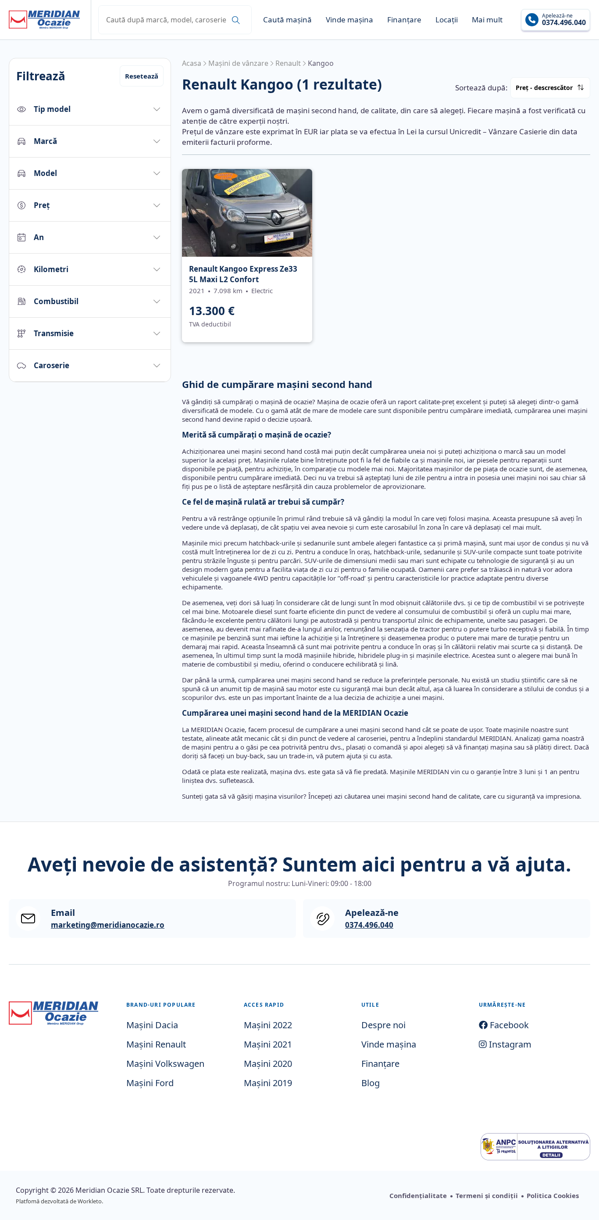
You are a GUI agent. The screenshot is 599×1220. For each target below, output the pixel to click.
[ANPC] (535, 1146)
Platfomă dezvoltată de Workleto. (59, 1201)
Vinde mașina (349, 19)
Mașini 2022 (268, 1025)
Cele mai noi (579, 100)
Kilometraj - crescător (580, 107)
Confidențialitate (418, 1195)
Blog (370, 1083)
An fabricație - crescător (581, 112)
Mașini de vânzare (238, 63)
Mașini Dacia (152, 1025)
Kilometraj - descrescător (581, 109)
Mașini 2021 (268, 1044)
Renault (288, 63)
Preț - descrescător (544, 87)
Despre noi (383, 1025)
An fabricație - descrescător (581, 114)
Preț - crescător (579, 102)
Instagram (509, 1044)
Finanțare (404, 19)
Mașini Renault (156, 1044)
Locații (446, 19)
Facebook (508, 1025)
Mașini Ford (150, 1083)
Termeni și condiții (487, 1195)
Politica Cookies (553, 1195)
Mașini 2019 (268, 1083)
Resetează (141, 76)
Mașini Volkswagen (165, 1063)
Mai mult (487, 19)
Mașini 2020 (268, 1063)
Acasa (191, 63)
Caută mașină (287, 19)
